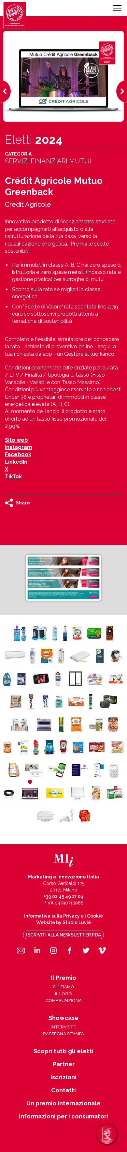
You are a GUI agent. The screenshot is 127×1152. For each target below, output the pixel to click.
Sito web (16, 440)
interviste (63, 1027)
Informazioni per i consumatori (63, 1116)
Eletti (34, 139)
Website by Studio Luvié (63, 922)
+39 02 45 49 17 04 (64, 896)
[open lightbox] (63, 578)
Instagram (18, 447)
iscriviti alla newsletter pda (63, 934)
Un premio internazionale (63, 1103)
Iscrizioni (63, 1077)
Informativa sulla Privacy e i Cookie (63, 916)
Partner (64, 1064)
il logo (63, 994)
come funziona (64, 1000)
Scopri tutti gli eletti (63, 1051)
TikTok (13, 476)
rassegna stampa (63, 1034)
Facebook (18, 454)
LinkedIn (16, 462)
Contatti (63, 1090)
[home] (14, 15)
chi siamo (63, 987)
